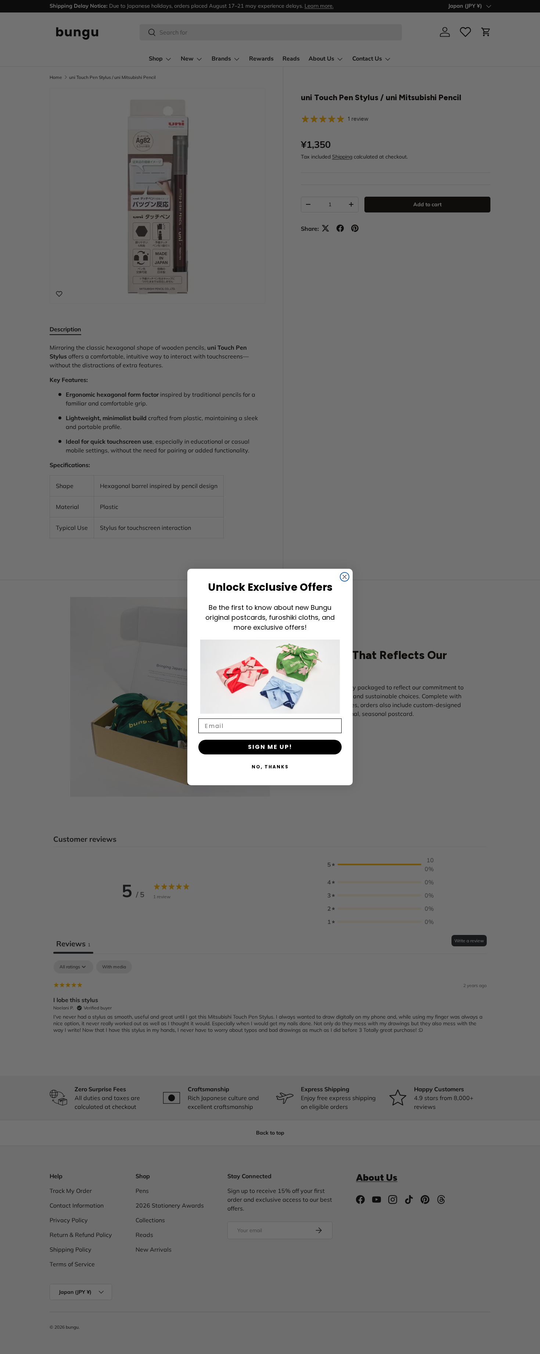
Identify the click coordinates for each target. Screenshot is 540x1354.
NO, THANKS (270, 767)
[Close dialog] (344, 576)
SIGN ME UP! (270, 747)
